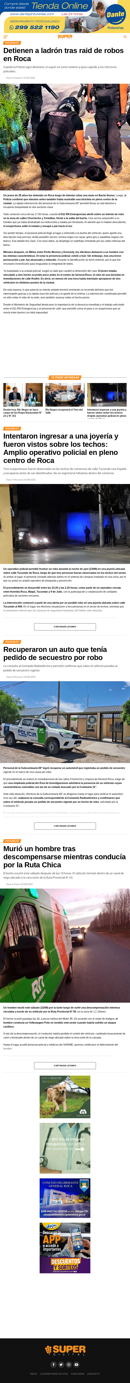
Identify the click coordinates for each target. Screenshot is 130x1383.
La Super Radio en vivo (54, 1374)
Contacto (93, 1374)
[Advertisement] (65, 348)
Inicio (33, 1374)
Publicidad (77, 1374)
